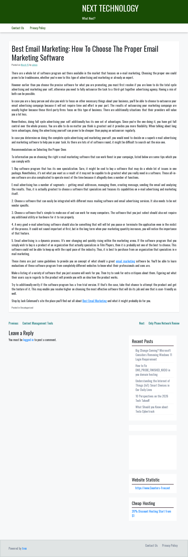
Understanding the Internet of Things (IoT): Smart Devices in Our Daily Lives (152, 385)
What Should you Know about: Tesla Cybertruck (151, 409)
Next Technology (110, 8)
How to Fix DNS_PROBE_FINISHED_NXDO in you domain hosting (152, 370)
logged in (28, 340)
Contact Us (18, 28)
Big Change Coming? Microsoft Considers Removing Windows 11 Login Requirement (153, 354)
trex (24, 548)
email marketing (125, 261)
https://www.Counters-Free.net (152, 488)
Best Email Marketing (94, 301)
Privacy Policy (37, 28)
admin (34, 64)
